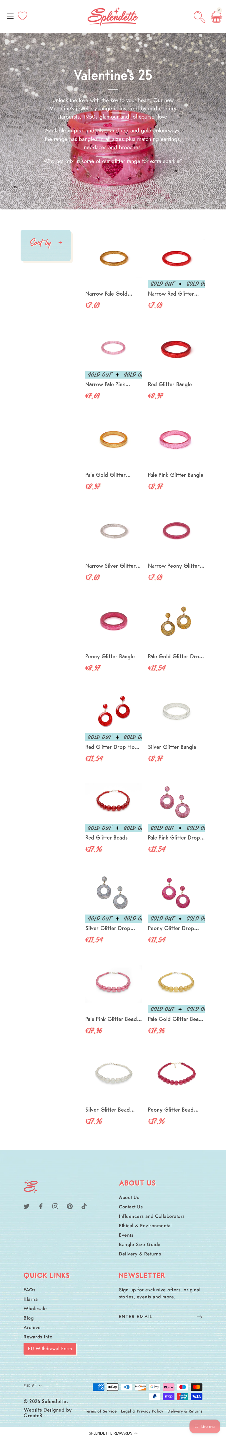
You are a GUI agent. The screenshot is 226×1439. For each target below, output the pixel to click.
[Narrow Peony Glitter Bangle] (176, 530)
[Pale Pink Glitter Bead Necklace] (113, 983)
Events (126, 1235)
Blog (29, 1318)
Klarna (31, 1299)
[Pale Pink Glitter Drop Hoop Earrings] (176, 802)
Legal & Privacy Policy (142, 1411)
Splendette (54, 1402)
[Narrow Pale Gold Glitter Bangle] (113, 258)
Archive (32, 1327)
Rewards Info (38, 1336)
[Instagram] (55, 1206)
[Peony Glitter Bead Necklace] (176, 1074)
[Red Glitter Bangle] (176, 349)
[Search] (199, 17)
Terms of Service (101, 1411)
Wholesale (35, 1308)
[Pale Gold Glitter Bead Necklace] (176, 983)
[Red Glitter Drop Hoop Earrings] (113, 711)
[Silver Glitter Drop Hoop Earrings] (113, 893)
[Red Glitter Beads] (113, 802)
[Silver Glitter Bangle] (176, 711)
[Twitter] (26, 1206)
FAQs (29, 1289)
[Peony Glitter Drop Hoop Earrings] (176, 893)
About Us (129, 1197)
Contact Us (131, 1206)
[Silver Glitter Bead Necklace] (113, 1074)
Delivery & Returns (140, 1253)
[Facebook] (41, 1206)
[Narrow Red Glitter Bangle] (176, 258)
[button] (113, 1433)
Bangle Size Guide (140, 1244)
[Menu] (10, 16)
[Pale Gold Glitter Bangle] (113, 439)
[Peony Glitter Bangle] (113, 621)
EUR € (29, 1385)
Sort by (40, 242)
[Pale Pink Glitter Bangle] (176, 439)
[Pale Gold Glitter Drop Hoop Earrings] (176, 621)
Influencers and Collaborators (152, 1216)
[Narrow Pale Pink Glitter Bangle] (113, 349)
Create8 (33, 1416)
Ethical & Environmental (145, 1225)
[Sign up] (199, 1316)
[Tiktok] (84, 1206)
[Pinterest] (70, 1206)
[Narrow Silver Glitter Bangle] (113, 530)
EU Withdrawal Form (50, 1348)
